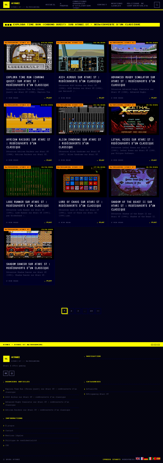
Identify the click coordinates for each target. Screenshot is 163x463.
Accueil (51, 4)
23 (91, 311)
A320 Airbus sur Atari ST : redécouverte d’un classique (35, 397)
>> (98, 311)
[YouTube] (5, 373)
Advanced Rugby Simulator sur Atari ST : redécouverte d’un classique (133, 80)
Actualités (91, 389)
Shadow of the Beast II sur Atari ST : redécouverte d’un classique (133, 205)
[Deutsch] (146, 458)
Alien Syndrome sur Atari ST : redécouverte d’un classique (80, 143)
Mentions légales (116, 5)
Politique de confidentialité (137, 5)
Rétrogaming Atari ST (17, 42)
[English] (138, 458)
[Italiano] (150, 458)
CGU (7, 446)
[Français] (142, 458)
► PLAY (48, 98)
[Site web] (11, 373)
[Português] (154, 458)
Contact (102, 4)
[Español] (158, 458)
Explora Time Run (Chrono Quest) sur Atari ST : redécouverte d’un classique (27, 80)
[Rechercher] (157, 5)
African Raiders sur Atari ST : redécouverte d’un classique (28, 143)
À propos (64, 5)
